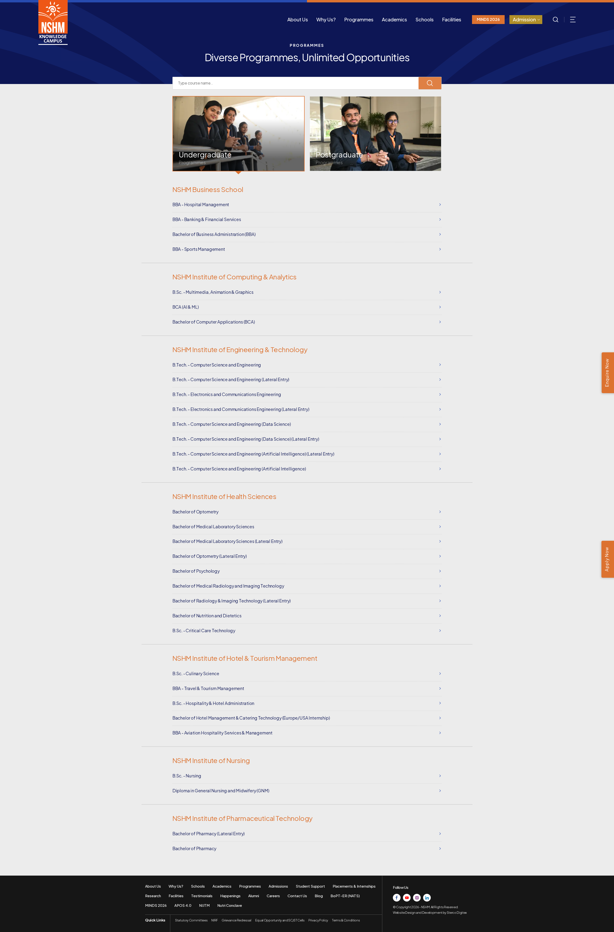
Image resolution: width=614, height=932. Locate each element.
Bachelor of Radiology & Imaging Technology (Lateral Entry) (231, 600)
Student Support (310, 886)
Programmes (358, 19)
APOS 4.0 (182, 905)
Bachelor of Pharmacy (194, 848)
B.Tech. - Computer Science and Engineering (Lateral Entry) (230, 379)
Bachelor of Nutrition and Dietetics (207, 615)
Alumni (253, 895)
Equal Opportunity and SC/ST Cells (280, 920)
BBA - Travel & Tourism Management (208, 688)
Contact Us (297, 895)
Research (153, 895)
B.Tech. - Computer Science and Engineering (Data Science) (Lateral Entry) (245, 439)
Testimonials (202, 895)
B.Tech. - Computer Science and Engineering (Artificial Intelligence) (239, 468)
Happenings (230, 895)
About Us (297, 19)
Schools (424, 19)
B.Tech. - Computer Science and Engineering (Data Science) (231, 424)
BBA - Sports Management (198, 249)
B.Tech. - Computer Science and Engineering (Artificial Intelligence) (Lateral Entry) (253, 454)
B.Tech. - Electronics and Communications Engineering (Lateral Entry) (240, 409)
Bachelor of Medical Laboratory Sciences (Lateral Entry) (227, 541)
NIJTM (204, 905)
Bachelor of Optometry (195, 511)
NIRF (214, 920)
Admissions (278, 886)
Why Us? (326, 19)
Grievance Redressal (236, 920)
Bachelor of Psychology (196, 571)
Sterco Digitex (457, 912)
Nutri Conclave (229, 905)
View (238, 133)
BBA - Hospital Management (200, 204)
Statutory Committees (191, 920)
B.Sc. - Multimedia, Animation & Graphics (213, 292)
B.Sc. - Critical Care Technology (203, 630)
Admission (524, 19)
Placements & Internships (354, 886)
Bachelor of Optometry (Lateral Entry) (209, 556)
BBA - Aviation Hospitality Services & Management (222, 732)
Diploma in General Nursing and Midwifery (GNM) (220, 790)
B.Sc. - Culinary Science (195, 673)
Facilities (451, 19)
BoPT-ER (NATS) (345, 895)
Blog (319, 895)
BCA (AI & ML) (185, 307)
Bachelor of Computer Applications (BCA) (213, 322)
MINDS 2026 (488, 19)
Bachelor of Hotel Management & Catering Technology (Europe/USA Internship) (251, 718)
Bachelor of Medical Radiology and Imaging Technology (228, 586)
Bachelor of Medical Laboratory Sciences (213, 526)
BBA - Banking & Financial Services (206, 219)
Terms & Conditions (346, 920)
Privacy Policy (318, 920)
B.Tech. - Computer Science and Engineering (216, 364)
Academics (394, 19)
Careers (273, 895)
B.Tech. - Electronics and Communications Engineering (226, 394)
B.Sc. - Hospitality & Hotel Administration (213, 703)
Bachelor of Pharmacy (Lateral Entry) (208, 833)
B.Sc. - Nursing (186, 775)
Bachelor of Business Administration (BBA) (214, 234)
